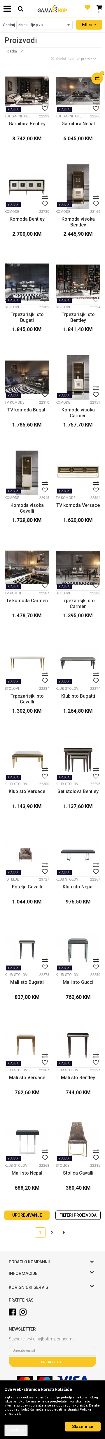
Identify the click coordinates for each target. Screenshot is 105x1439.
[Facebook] (12, 1312)
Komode (12, 211)
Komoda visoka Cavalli (27, 508)
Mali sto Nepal (27, 1173)
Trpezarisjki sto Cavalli (27, 699)
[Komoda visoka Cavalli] (27, 473)
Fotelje (12, 879)
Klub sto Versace (27, 791)
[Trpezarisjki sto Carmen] (78, 568)
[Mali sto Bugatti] (27, 950)
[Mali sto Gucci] (78, 950)
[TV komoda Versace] (78, 473)
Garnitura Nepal (78, 123)
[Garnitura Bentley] (27, 91)
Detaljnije (16, 1430)
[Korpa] (99, 4)
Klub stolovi (67, 688)
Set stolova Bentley (78, 791)
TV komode (14, 402)
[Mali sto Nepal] (27, 1140)
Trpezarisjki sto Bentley (78, 317)
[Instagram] (23, 1312)
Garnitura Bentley (27, 123)
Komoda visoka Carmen (78, 412)
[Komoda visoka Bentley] (78, 186)
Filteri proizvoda (78, 1215)
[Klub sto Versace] (27, 759)
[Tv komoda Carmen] (27, 568)
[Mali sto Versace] (27, 1045)
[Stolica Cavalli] (78, 1140)
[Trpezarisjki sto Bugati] (27, 282)
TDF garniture (18, 116)
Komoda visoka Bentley (78, 222)
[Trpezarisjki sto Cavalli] (27, 663)
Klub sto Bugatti (78, 696)
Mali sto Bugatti (27, 982)
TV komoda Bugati (27, 410)
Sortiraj (9, 25)
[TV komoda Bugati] (27, 377)
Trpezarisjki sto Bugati (27, 317)
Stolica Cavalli (78, 1173)
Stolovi (12, 307)
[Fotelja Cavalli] (27, 854)
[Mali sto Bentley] (78, 1045)
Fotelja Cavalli (27, 887)
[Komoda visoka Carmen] (78, 377)
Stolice (62, 1165)
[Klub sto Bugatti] (78, 663)
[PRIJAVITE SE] (52, 1350)
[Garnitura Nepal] (78, 91)
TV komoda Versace (78, 505)
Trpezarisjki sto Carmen (78, 603)
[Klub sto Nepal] (78, 854)
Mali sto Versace (27, 1077)
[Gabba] (13, 109)
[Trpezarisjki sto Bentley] (78, 282)
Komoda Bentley (27, 219)
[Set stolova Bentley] (78, 759)
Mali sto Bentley (78, 1077)
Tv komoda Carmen (27, 600)
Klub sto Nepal (78, 887)
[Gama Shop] (52, 8)
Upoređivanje (27, 1215)
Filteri (87, 24)
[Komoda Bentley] (27, 186)
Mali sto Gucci (78, 982)
